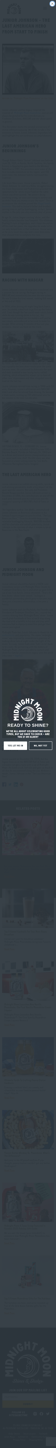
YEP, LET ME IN (15, 745)
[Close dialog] (52, 3)
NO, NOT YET (40, 745)
